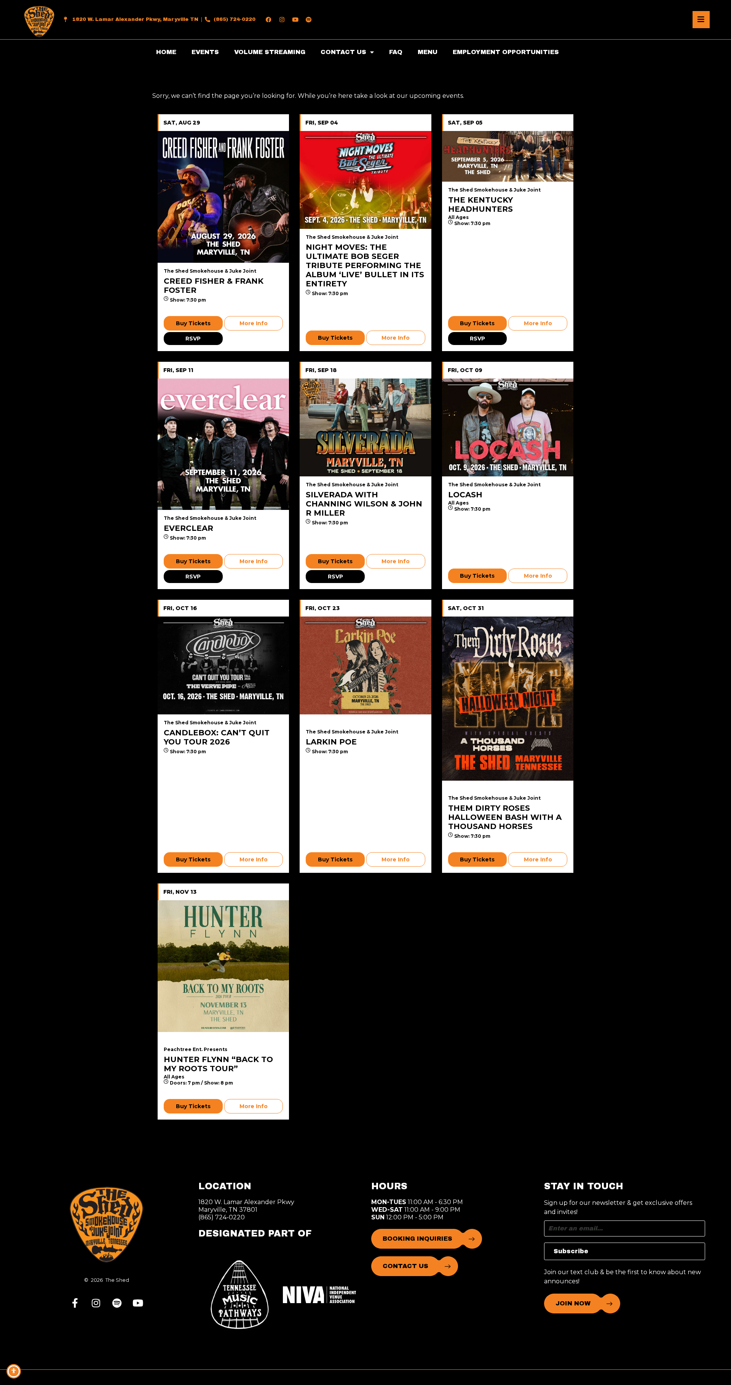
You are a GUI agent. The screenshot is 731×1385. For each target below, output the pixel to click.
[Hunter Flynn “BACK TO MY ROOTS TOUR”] (223, 966)
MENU (427, 52)
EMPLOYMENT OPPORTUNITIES (506, 52)
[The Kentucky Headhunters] (507, 156)
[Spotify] (308, 19)
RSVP (193, 338)
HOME (166, 52)
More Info (253, 323)
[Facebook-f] (75, 1302)
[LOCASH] (507, 427)
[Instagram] (282, 19)
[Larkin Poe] (365, 665)
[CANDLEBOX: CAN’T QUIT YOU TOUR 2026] (223, 665)
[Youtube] (295, 19)
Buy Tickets (193, 323)
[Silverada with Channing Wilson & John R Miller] (365, 427)
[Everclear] (223, 444)
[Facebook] (269, 19)
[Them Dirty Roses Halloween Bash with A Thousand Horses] (507, 699)
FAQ (395, 52)
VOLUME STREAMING (269, 52)
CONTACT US (343, 52)
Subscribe (571, 1251)
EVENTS (205, 52)
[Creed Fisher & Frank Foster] (223, 196)
